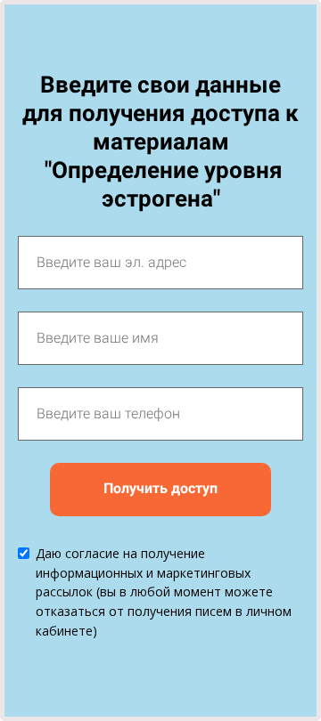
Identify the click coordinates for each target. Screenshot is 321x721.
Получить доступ (160, 488)
